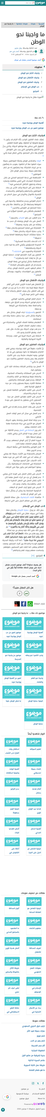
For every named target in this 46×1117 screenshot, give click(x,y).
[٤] (31, 361)
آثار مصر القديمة (38, 1045)
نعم (26, 593)
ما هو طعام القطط (37, 1070)
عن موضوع (25, 1089)
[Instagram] (33, 1083)
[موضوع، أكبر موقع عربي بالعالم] (40, 3)
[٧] (12, 549)
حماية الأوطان (23, 510)
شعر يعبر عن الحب (37, 1041)
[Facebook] (43, 1083)
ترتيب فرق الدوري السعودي (33, 1026)
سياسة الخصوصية (22, 1093)
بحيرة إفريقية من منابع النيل (33, 1055)
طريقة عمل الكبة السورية (34, 1065)
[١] (43, 155)
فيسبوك (23, 603)
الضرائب (21, 218)
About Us (41, 1098)
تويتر (17, 603)
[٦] (23, 539)
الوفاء (38, 161)
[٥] (9, 526)
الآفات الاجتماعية (27, 497)
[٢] (14, 257)
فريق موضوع (24, 1098)
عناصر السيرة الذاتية (36, 1060)
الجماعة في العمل (26, 430)
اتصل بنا (42, 1089)
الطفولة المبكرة (38, 1050)
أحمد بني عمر (14, 51)
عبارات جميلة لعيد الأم (36, 1031)
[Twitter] (38, 1083)
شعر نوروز (41, 1036)
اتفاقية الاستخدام (38, 1093)
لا (19, 593)
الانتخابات (17, 251)
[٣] (20, 294)
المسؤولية (29, 312)
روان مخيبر (18, 48)
